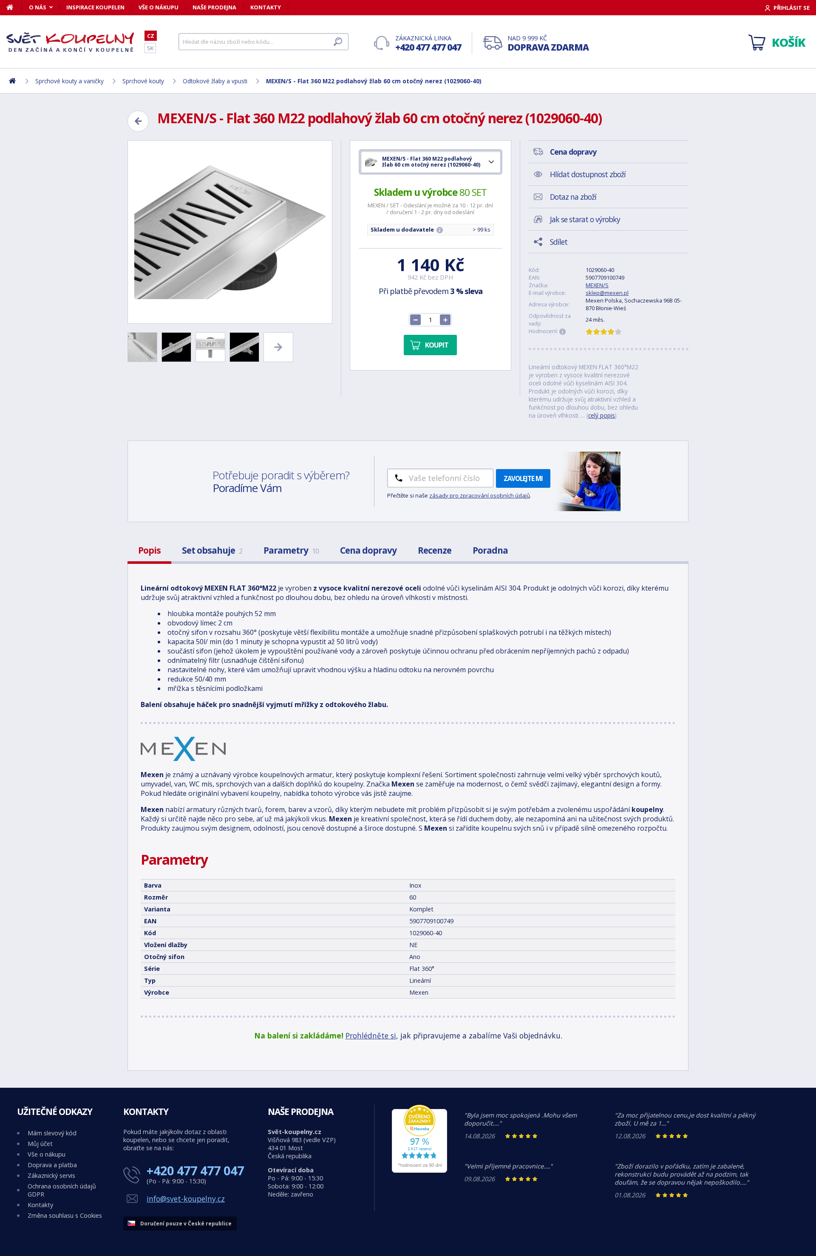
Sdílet (558, 242)
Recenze (434, 550)
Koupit (436, 345)
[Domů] (14, 7)
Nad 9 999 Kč (548, 43)
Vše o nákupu (158, 7)
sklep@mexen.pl (607, 293)
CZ (150, 36)
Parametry (291, 550)
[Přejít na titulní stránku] (70, 42)
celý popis (601, 415)
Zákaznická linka (428, 43)
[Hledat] (338, 41)
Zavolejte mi (523, 478)
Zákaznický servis (51, 1175)
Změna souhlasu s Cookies (65, 1215)
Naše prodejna (214, 7)
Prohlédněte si (371, 1035)
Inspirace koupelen (95, 7)
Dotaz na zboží (573, 197)
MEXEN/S (597, 285)
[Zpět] (138, 121)
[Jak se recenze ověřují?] (562, 331)
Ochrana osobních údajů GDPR (62, 1190)
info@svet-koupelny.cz (186, 1199)
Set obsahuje (212, 550)
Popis (149, 550)
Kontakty (265, 7)
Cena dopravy (368, 550)
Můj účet (40, 1144)
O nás (37, 7)
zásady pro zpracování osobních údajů (479, 495)
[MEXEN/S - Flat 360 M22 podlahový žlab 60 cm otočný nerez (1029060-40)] (230, 232)
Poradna (490, 550)
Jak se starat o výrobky (585, 219)
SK (150, 48)
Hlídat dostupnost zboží (588, 174)
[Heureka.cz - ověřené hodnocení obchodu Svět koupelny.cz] (419, 1170)
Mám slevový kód (52, 1133)
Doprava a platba (52, 1165)
